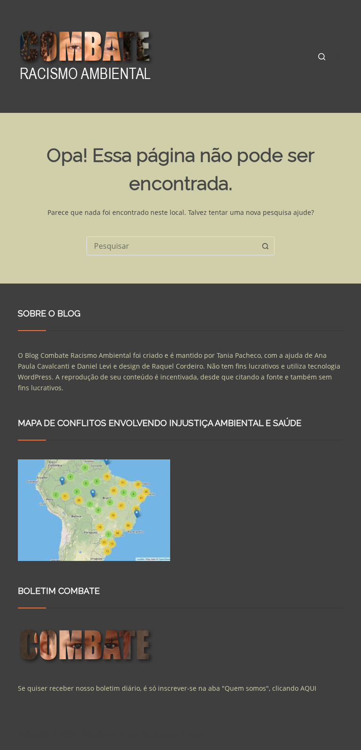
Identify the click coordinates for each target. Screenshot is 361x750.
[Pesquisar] (321, 56)
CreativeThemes (178, 733)
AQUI (308, 688)
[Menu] (339, 56)
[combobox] (171, 246)
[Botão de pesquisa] (265, 246)
